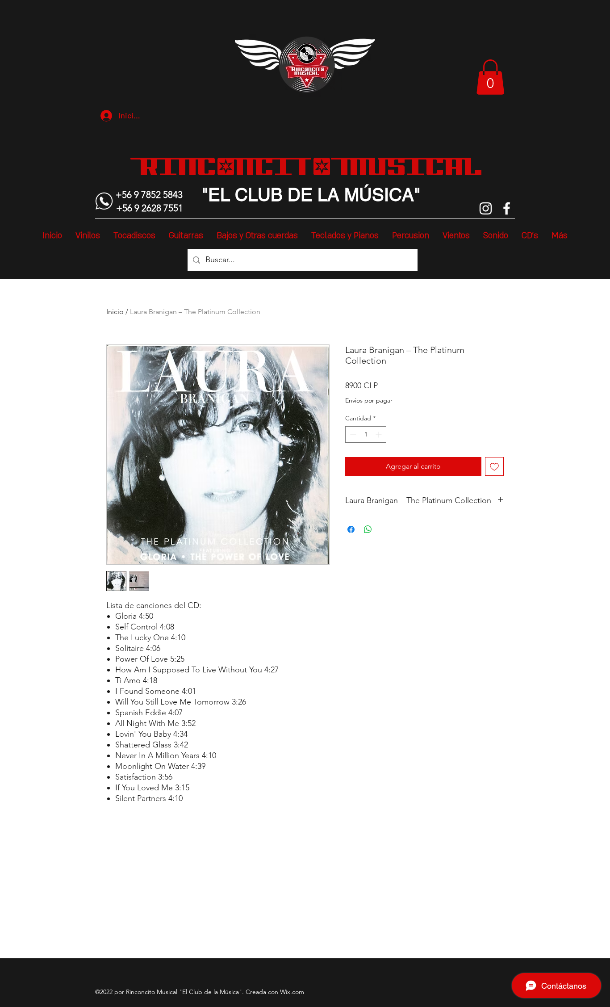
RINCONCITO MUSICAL (311, 166)
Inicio (115, 311)
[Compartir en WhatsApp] (368, 529)
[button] (490, 77)
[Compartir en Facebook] (351, 529)
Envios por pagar (369, 400)
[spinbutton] (366, 434)
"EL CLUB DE (257, 195)
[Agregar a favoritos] (494, 466)
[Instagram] (485, 208)
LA (326, 195)
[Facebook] (506, 208)
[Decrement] (352, 434)
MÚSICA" (379, 195)
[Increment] (379, 434)
